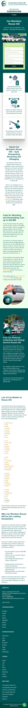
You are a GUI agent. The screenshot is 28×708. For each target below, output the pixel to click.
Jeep (6, 457)
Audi (6, 424)
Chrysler (7, 428)
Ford (6, 437)
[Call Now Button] (24, 705)
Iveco (6, 453)
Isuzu (6, 451)
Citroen (7, 430)
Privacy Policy (6, 602)
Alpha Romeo (9, 423)
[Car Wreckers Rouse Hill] (4, 3)
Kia (6, 459)
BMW (6, 426)
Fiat (6, 435)
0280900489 (14, 11)
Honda (7, 448)
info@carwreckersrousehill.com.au (15, 598)
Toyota (7, 491)
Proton (7, 477)
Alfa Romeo (5, 635)
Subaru (7, 486)
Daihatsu (7, 433)
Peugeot (7, 475)
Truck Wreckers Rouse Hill (9, 687)
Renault (7, 478)
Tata (6, 498)
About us (4, 699)
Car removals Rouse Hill (8, 692)
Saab (6, 480)
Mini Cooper (8, 468)
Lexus (7, 462)
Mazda (7, 464)
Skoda (7, 482)
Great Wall (8, 442)
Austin (7, 502)
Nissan (7, 473)
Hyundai (7, 450)
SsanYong (8, 484)
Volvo (6, 495)
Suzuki (7, 489)
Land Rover (8, 460)
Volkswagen (8, 493)
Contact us (5, 696)
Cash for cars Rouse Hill (8, 689)
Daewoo (7, 432)
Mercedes (4, 642)
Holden (7, 446)
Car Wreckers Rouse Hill (17, 3)
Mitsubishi (8, 469)
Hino (6, 444)
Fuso (6, 441)
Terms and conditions (8, 694)
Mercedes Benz (9, 466)
